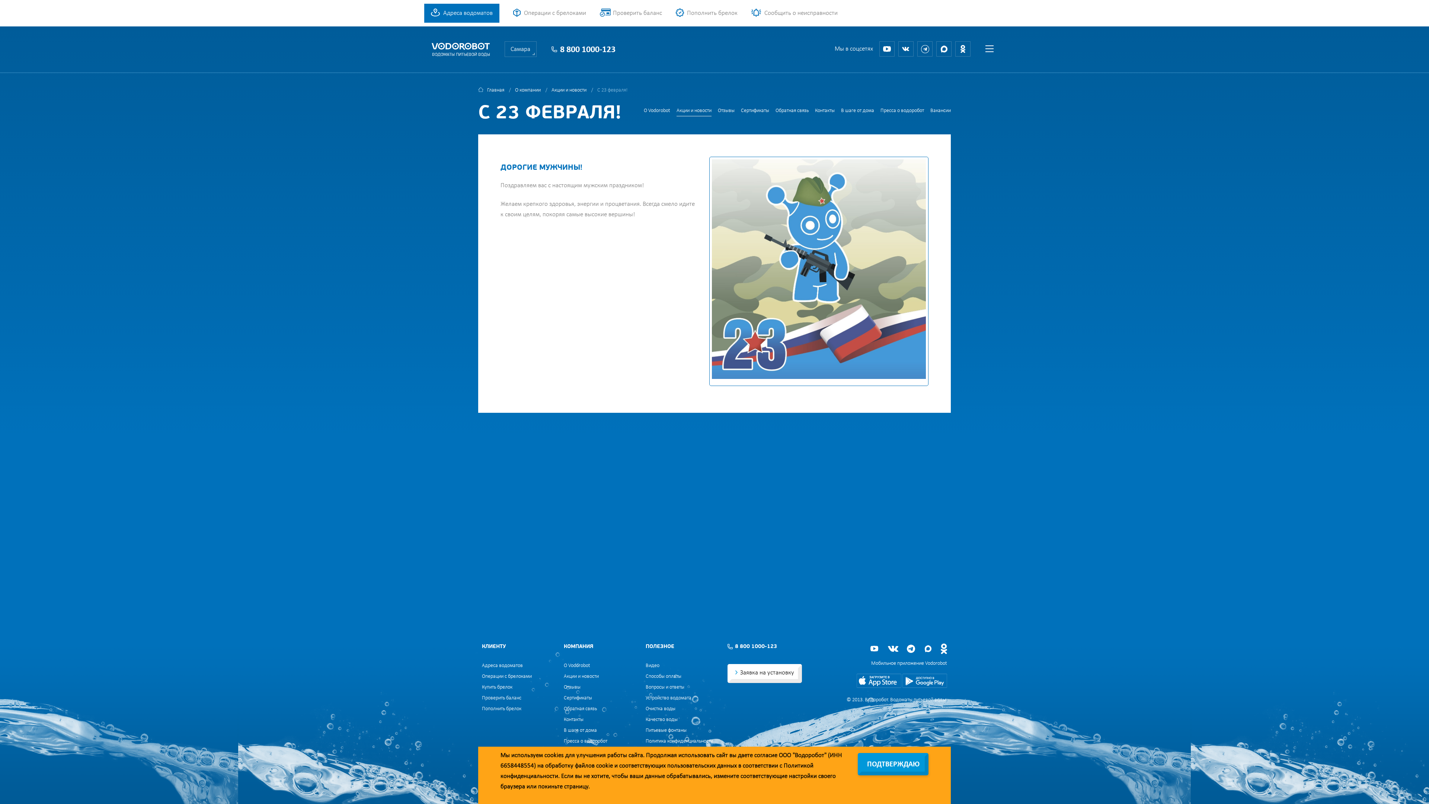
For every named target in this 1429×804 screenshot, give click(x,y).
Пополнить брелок (712, 13)
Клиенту (494, 647)
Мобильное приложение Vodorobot (909, 663)
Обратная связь (792, 111)
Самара (520, 49)
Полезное (660, 647)
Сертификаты (755, 111)
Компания (578, 647)
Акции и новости (569, 90)
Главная (495, 90)
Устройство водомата (668, 698)
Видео (652, 666)
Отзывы (726, 111)
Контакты (825, 111)
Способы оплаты (663, 676)
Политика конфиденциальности (679, 741)
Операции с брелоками (555, 13)
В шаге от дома (857, 111)
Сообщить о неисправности (801, 13)
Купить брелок (497, 687)
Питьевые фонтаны (666, 730)
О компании (528, 90)
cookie (604, 766)
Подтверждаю (893, 764)
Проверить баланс (637, 13)
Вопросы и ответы (665, 687)
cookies (554, 755)
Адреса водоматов (468, 13)
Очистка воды (660, 709)
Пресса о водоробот (902, 111)
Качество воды (662, 719)
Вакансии (940, 111)
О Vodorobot (657, 111)
